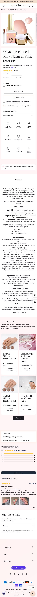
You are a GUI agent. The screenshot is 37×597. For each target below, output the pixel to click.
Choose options (10, 369)
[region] (18, 1)
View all (18, 418)
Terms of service (19, 592)
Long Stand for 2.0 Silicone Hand (27, 398)
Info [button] (5, 554)
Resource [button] (7, 561)
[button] (4, 6)
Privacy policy (9, 592)
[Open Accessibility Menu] (4, 593)
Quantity (5, 77)
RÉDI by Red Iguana (16, 589)
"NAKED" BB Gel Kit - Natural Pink (17, 10)
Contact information (19, 595)
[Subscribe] (33, 526)
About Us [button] (7, 547)
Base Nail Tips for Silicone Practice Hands (27, 357)
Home (3, 10)
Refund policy (27, 589)
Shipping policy (29, 592)
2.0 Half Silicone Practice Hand (9, 398)
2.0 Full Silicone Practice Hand (9, 356)
